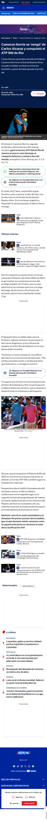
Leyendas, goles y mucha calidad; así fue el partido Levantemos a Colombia (24, 644)
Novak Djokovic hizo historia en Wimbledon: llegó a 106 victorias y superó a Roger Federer (31, 263)
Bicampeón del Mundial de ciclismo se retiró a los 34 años (24, 670)
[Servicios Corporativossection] (43, 786)
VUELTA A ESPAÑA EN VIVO (23, 13)
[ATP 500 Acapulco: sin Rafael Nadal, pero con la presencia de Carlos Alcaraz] (8, 539)
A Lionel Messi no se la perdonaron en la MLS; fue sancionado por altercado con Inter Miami (24, 658)
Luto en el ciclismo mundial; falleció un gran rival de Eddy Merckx (25, 681)
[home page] (3, 2)
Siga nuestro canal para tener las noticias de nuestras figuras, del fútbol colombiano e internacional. (25, 171)
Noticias (32, 797)
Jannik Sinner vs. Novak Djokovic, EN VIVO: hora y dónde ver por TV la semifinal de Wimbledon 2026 (31, 248)
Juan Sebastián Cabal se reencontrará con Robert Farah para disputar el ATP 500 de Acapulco (30, 221)
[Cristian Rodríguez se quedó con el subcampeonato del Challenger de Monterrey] (8, 554)
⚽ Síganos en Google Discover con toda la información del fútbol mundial (26, 182)
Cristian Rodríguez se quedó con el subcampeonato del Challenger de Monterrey (30, 555)
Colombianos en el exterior (16, 688)
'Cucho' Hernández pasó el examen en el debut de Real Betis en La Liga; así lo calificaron (24, 694)
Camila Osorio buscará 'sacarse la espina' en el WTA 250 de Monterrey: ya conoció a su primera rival (31, 570)
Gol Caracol (26, 2)
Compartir (40, 94)
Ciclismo (9, 666)
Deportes (19, 797)
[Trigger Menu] (3, 8)
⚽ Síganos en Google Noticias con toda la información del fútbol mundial (25, 372)
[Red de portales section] (43, 779)
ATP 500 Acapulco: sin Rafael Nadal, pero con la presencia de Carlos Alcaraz (31, 541)
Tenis (15, 38)
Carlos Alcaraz (27, 586)
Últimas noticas (13, 2)
